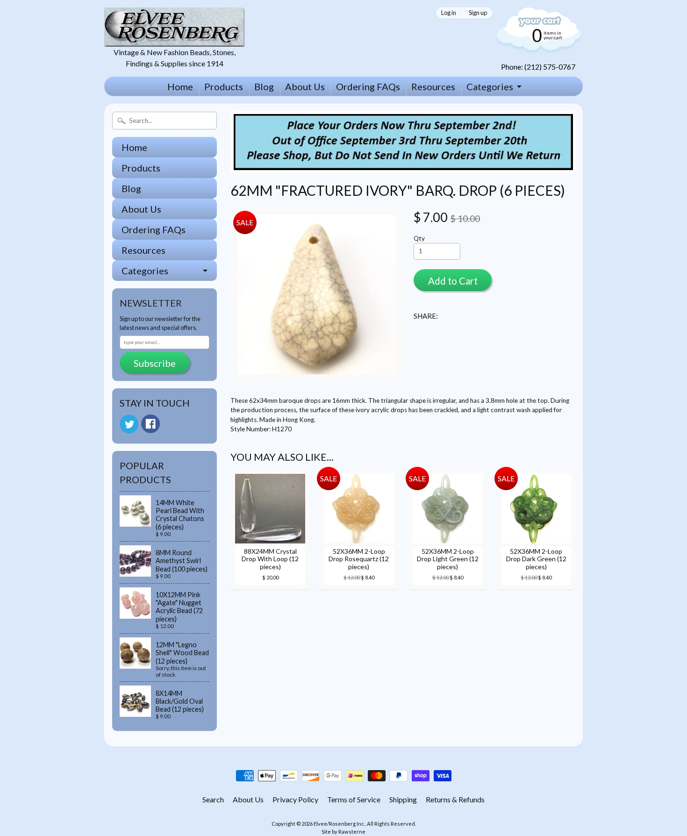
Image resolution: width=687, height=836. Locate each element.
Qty (419, 238)
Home (180, 86)
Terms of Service (353, 799)
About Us (305, 86)
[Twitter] (129, 424)
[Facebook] (150, 423)
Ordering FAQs (368, 86)
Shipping (403, 799)
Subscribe (155, 363)
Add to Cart (453, 280)
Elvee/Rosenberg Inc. (339, 824)
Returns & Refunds (455, 799)
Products (223, 86)
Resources (433, 86)
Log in (448, 13)
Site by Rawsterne (343, 832)
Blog (264, 86)
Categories (489, 86)
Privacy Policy (295, 799)
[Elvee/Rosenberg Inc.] (174, 40)
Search (213, 799)
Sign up (478, 13)
